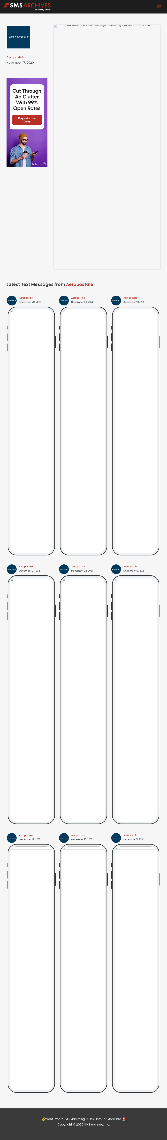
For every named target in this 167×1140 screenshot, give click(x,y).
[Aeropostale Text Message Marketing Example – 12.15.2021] (83, 968)
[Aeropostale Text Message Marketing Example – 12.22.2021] (83, 699)
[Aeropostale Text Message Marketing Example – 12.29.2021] (31, 430)
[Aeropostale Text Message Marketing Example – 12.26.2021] (83, 430)
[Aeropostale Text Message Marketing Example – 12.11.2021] (135, 968)
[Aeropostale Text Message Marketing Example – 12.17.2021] (31, 968)
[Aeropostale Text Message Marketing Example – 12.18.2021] (135, 699)
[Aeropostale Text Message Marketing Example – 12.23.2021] (31, 699)
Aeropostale (15, 57)
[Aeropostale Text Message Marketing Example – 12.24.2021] (135, 430)
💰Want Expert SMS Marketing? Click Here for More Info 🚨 (84, 1119)
